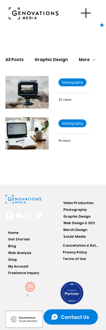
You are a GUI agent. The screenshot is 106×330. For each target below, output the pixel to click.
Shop (12, 259)
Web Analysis (19, 252)
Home (13, 232)
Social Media (74, 236)
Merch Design (75, 229)
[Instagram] (29, 215)
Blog (12, 246)
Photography (75, 209)
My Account (18, 266)
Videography (72, 82)
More (84, 59)
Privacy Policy (75, 252)
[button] (102, 24)
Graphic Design (51, 59)
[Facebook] (9, 215)
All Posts (14, 59)
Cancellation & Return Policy (81, 245)
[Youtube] (19, 215)
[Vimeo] (39, 215)
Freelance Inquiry (23, 273)
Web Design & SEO (79, 223)
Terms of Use (74, 258)
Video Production (78, 203)
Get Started (19, 239)
